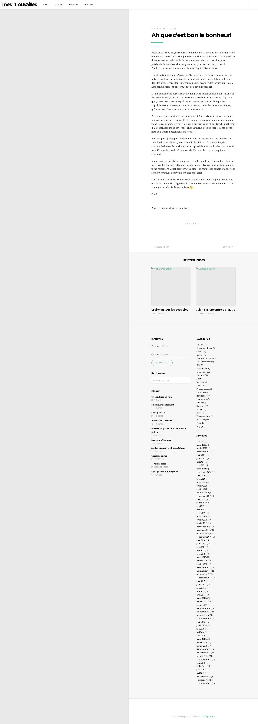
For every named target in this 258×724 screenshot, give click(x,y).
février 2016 (201, 642)
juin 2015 (200, 669)
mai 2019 (200, 509)
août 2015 (200, 662)
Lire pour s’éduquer (161, 439)
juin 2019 (200, 506)
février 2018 (201, 560)
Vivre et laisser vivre (161, 420)
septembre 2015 (203, 659)
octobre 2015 (202, 656)
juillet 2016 (201, 625)
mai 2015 (200, 673)
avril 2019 (200, 513)
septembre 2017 (203, 577)
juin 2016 (200, 628)
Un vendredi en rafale (162, 396)
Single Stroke (209, 716)
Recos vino (73, 4)
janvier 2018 (201, 564)
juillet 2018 (201, 543)
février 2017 (201, 601)
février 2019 (201, 519)
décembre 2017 (203, 567)
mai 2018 (200, 550)
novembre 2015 (203, 652)
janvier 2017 (201, 604)
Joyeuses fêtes (158, 463)
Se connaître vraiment (162, 404)
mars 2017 (201, 598)
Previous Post (161, 247)
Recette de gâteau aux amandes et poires (169, 430)
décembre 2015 (203, 649)
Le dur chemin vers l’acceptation (168, 447)
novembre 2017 (203, 570)
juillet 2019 (201, 502)
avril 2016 (200, 635)
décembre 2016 (203, 608)
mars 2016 (201, 638)
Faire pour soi (158, 412)
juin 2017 (200, 587)
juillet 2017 (201, 584)
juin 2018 (200, 547)
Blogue (46, 4)
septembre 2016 (203, 618)
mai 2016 (200, 632)
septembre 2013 (203, 683)
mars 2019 (201, 516)
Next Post (227, 247)
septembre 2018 (203, 536)
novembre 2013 (203, 676)
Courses (59, 4)
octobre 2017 (202, 574)
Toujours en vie (159, 455)
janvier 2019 (201, 523)
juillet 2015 (201, 666)
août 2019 (200, 499)
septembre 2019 (203, 495)
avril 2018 (200, 553)
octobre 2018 (202, 533)
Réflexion (156, 28)
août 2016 (200, 622)
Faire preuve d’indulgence (164, 471)
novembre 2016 (203, 611)
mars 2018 (201, 557)
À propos (88, 4)
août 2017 (200, 581)
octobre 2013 (202, 679)
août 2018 (200, 540)
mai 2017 (200, 591)
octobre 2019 (202, 492)
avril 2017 (200, 594)
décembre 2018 (203, 526)
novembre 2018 (203, 529)
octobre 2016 (202, 615)
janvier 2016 (201, 645)
